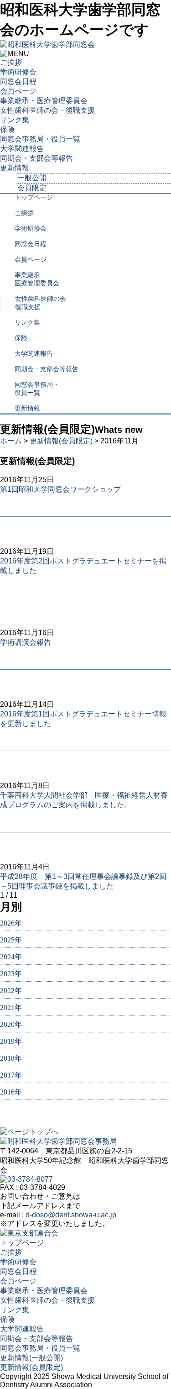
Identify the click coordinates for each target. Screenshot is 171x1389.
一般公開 (32, 178)
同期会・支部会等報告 (36, 158)
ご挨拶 (11, 62)
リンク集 (14, 120)
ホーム (11, 441)
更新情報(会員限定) (61, 441)
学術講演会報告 (25, 642)
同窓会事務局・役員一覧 (40, 139)
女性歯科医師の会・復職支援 (47, 110)
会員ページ (18, 91)
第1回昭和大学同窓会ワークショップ (60, 489)
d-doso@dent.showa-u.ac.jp (71, 1215)
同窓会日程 (18, 81)
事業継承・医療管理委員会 (44, 101)
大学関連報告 (22, 149)
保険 (7, 129)
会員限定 (32, 188)
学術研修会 (18, 72)
